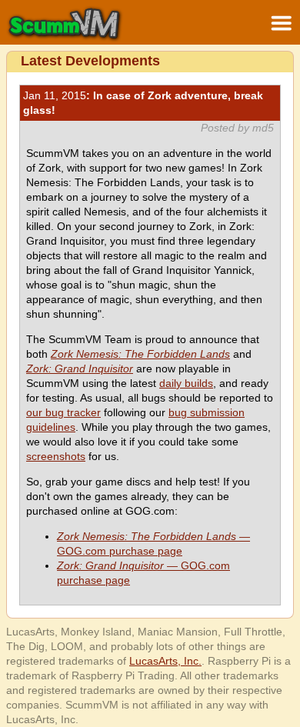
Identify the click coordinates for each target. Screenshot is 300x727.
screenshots (55, 456)
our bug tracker (63, 412)
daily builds (186, 383)
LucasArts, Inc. (165, 661)
